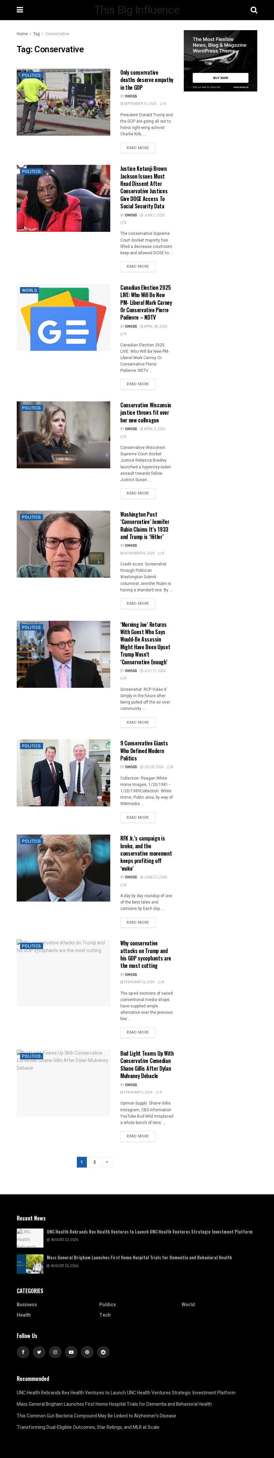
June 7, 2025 (154, 215)
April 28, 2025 (155, 326)
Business (27, 1304)
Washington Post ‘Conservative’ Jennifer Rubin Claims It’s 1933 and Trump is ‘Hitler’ (144, 525)
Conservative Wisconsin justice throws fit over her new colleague (145, 412)
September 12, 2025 (140, 104)
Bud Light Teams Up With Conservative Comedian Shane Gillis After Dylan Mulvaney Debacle (147, 1064)
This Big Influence (136, 10)
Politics (31, 75)
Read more (138, 148)
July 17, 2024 (154, 671)
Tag (36, 34)
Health (24, 1315)
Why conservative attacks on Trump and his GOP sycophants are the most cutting (145, 954)
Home (22, 34)
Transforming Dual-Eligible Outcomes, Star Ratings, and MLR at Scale (88, 1427)
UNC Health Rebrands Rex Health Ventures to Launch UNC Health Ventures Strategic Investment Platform (150, 1231)
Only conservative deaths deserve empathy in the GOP (146, 79)
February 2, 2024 (138, 1092)
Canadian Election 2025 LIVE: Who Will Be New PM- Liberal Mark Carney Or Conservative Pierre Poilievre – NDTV (146, 302)
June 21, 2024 (155, 877)
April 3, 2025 (154, 429)
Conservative (57, 34)
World (29, 290)
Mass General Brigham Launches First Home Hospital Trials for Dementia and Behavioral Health (139, 1257)
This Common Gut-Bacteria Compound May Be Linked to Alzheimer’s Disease (96, 1415)
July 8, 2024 (153, 767)
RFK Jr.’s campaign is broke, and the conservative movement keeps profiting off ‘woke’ (146, 853)
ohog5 (131, 96)
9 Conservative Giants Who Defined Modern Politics (144, 750)
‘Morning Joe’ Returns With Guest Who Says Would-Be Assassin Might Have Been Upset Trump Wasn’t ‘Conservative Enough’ (145, 643)
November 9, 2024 (139, 553)
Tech (105, 1315)
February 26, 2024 (139, 982)
